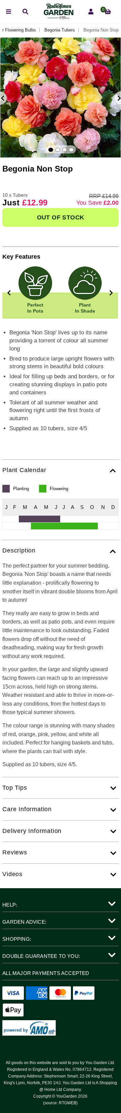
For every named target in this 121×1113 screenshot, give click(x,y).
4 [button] (71, 150)
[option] (60, 98)
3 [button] (64, 150)
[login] (90, 12)
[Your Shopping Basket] (108, 12)
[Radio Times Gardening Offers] (58, 17)
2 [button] (57, 150)
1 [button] (50, 150)
